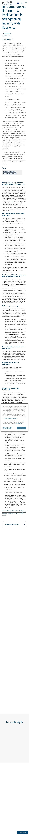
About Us (5, 787)
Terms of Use (12, 824)
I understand (21, 428)
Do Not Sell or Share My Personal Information (14, 417)
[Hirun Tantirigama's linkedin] (22, 712)
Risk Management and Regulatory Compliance (10, 172)
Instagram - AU (3, 818)
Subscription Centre (8, 803)
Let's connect (22, 832)
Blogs (21, 818)
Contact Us (5, 795)
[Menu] (26, 3)
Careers (4, 791)
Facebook (14, 818)
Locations (5, 799)
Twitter (10, 818)
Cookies (18, 824)
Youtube (17, 818)
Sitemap (4, 807)
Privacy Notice (5, 824)
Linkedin (7, 818)
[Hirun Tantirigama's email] (19, 712)
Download (7, 35)
